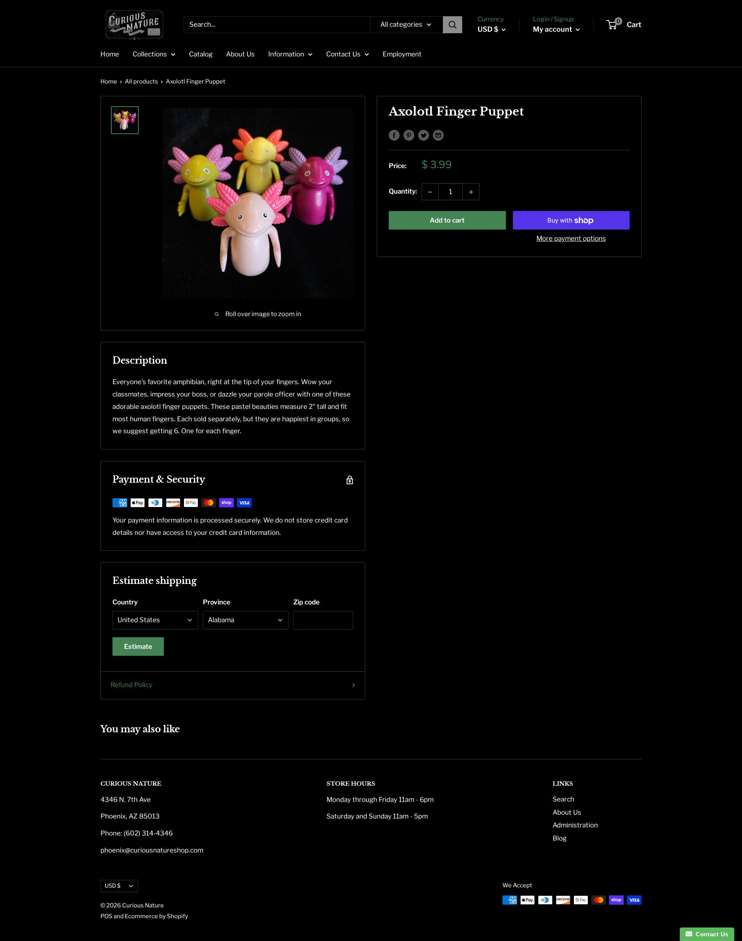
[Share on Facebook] (394, 135)
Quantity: (403, 192)
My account (553, 29)
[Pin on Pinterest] (408, 135)
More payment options (571, 239)
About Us (240, 54)
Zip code (306, 602)
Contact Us (343, 54)
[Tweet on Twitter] (423, 135)
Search (563, 799)
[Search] (452, 24)
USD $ (113, 885)
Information (286, 54)
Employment (402, 54)
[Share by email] (438, 135)
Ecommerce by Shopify (156, 916)
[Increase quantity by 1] (471, 192)
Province (216, 602)
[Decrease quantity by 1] (430, 192)
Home (109, 54)
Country (125, 602)
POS (106, 916)
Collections (150, 54)
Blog (560, 838)
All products (141, 81)
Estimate (138, 646)
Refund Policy (131, 685)
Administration (575, 825)
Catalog (201, 54)
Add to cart (447, 221)
